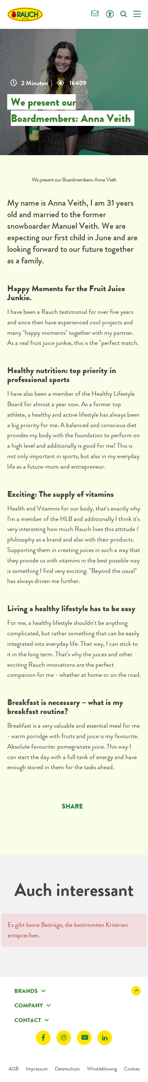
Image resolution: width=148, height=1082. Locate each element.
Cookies (132, 1068)
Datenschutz (67, 1068)
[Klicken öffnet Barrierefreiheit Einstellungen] (109, 14)
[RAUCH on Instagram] (63, 1038)
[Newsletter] (95, 14)
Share (72, 806)
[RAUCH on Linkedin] (104, 1038)
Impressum (37, 1068)
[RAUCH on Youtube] (84, 1038)
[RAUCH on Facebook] (43, 1038)
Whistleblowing (102, 1068)
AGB (14, 1068)
